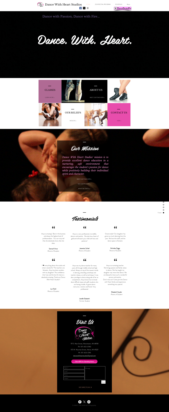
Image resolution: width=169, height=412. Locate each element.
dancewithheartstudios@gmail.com (84, 355)
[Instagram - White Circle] (88, 401)
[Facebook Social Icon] (80, 8)
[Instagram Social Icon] (87, 8)
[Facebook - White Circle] (79, 401)
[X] (84, 8)
